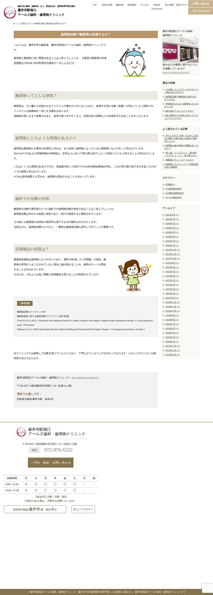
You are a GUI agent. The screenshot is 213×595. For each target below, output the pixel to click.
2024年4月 (172, 337)
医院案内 (132, 5)
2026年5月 (172, 228)
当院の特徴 (107, 5)
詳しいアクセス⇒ (83, 509)
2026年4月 (172, 232)
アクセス (144, 5)
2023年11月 (173, 350)
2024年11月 (173, 307)
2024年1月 (172, 342)
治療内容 (119, 5)
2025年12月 (173, 250)
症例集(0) (170, 184)
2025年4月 (172, 285)
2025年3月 (172, 289)
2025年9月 (172, 263)
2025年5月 (172, 280)
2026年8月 (172, 215)
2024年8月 (172, 320)
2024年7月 (172, 324)
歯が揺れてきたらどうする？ (180, 111)
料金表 (156, 6)
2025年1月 (172, 298)
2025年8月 (172, 267)
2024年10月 (173, 311)
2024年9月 (172, 315)
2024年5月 (172, 333)
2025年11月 (173, 254)
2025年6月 (172, 276)
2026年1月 (172, 245)
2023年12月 (173, 346)
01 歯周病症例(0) (174, 189)
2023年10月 (173, 355)
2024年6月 (172, 328)
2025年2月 (172, 293)
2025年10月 (173, 258)
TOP (94, 5)
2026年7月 (172, 219)
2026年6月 (172, 223)
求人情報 (169, 5)
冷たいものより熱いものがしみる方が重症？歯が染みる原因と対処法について (181, 138)
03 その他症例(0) (174, 197)
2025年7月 (172, 272)
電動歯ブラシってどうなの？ (180, 160)
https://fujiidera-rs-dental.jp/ (85, 377)
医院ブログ (181, 5)
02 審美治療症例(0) (175, 193)
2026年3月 (172, 237)
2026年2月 (172, 241)
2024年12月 (173, 302)
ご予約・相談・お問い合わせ (50, 462)
